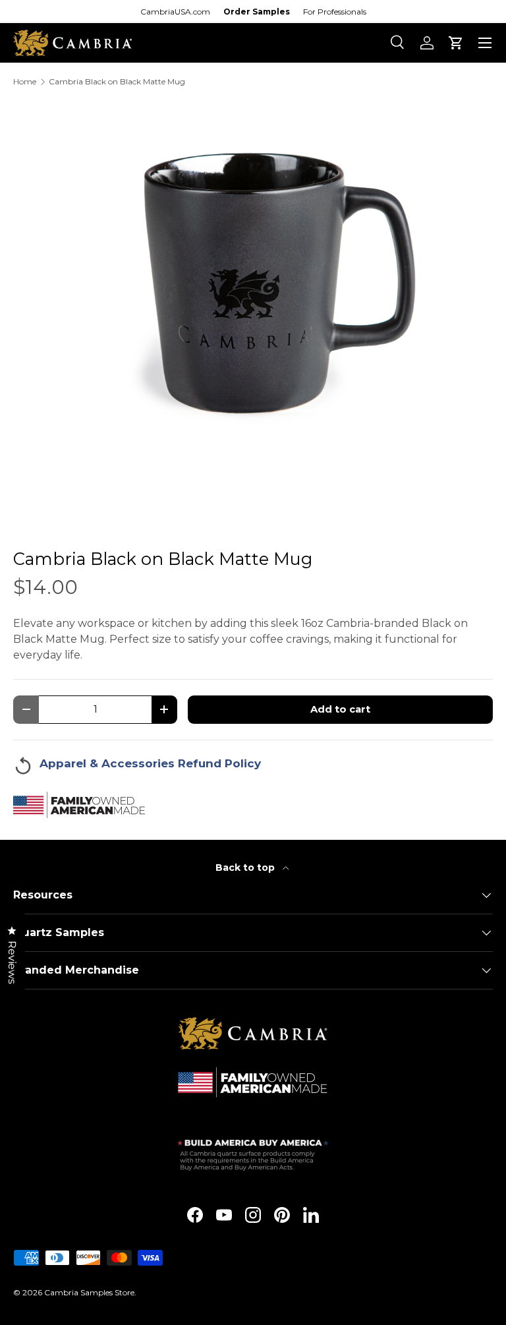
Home (24, 82)
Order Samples (256, 11)
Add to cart (340, 709)
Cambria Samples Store (89, 1292)
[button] (455, 42)
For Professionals (334, 11)
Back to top (246, 867)
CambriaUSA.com (175, 11)
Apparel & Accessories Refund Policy (150, 763)
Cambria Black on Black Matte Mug (117, 82)
